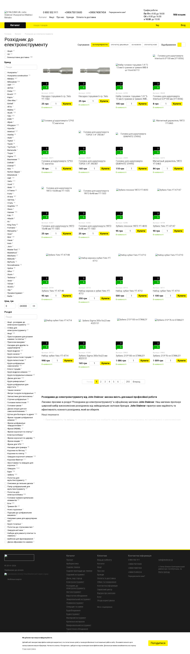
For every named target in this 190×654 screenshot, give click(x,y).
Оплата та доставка (86, 17)
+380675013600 (73, 12)
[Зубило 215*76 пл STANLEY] (169, 330)
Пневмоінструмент (75, 603)
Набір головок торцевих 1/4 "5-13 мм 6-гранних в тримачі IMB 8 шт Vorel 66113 (132, 99)
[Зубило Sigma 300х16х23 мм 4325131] (95, 330)
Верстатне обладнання (76, 596)
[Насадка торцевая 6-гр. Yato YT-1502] (58, 70)
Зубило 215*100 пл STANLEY (130, 355)
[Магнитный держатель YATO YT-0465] (169, 135)
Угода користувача (106, 600)
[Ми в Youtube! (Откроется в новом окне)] (123, 17)
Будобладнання (73, 610)
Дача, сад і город (74, 578)
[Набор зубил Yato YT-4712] (132, 265)
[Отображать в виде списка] (183, 45)
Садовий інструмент (75, 574)
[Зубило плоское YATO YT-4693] (132, 200)
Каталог (43, 17)
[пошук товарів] (31, 25)
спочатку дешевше (119, 44)
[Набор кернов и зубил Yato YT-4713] (95, 265)
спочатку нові (150, 44)
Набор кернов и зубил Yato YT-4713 (94, 292)
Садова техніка (73, 567)
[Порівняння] (166, 25)
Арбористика (72, 563)
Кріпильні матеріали (75, 621)
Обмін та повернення (106, 582)
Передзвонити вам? (117, 12)
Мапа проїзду (164, 572)
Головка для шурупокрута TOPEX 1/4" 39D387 (92, 162)
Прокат (69, 560)
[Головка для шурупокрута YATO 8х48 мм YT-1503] (95, 200)
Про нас (60, 17)
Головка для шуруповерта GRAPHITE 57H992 (129, 162)
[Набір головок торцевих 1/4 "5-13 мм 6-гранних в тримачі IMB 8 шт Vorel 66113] (132, 70)
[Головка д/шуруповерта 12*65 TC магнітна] (58, 135)
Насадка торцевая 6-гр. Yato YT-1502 (56, 97)
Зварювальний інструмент (78, 599)
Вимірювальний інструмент (78, 625)
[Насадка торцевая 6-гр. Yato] (95, 70)
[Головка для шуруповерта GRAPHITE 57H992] (132, 135)
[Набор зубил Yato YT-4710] (169, 265)
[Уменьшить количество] (52, 104)
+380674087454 (97, 12)
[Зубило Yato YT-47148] (58, 265)
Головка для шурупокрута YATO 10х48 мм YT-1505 (58, 227)
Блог (99, 597)
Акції (51, 17)
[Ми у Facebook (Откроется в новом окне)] (120, 17)
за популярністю (100, 44)
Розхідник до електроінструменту (75, 587)
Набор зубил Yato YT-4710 (166, 291)
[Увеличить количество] (59, 104)
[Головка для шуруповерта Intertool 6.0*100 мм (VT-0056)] (169, 70)
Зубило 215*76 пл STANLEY (167, 355)
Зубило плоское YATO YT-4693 (131, 226)
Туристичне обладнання (77, 629)
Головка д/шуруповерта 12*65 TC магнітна (57, 162)
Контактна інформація (107, 586)
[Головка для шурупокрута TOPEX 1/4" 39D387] (95, 135)
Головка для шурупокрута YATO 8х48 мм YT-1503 (95, 227)
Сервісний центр (104, 589)
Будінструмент (73, 614)
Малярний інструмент (76, 618)
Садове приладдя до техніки (79, 571)
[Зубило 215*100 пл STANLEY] (132, 330)
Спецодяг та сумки (74, 607)
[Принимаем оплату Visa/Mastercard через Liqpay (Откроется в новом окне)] (26, 574)
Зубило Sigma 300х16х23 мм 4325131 (93, 357)
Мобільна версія (14, 579)
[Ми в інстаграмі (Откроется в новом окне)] (127, 17)
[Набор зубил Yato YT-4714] (58, 330)
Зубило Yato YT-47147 (164, 226)
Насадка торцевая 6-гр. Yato (93, 96)
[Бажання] (172, 25)
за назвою (136, 44)
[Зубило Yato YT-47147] (169, 200)
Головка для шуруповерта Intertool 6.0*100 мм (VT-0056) (168, 97)
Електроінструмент (75, 582)
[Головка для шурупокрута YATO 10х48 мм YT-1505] (58, 200)
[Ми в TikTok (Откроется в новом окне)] (134, 17)
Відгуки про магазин (106, 593)
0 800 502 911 (50, 12)
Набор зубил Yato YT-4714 (55, 355)
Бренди (70, 17)
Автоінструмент (73, 592)
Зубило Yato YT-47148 (53, 291)
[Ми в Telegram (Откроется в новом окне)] (130, 17)
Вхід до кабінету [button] (104, 560)
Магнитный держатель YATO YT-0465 (167, 162)
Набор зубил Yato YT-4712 (129, 291)
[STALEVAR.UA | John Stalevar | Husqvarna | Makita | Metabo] (19, 557)
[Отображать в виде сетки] (180, 45)
